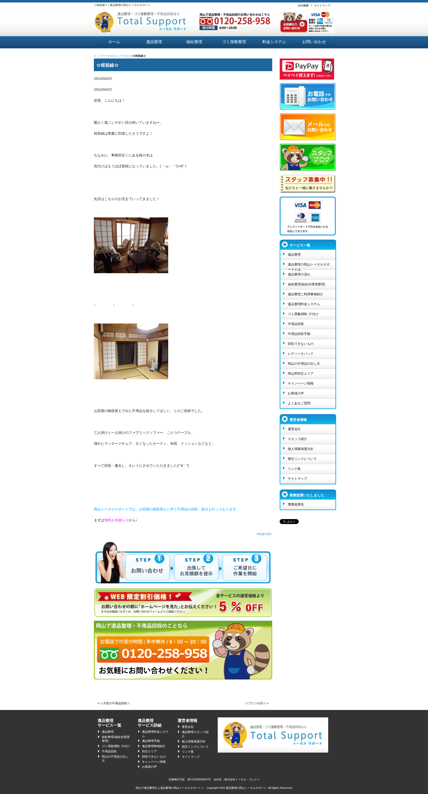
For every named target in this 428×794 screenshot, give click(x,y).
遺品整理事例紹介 (154, 746)
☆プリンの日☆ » (256, 703)
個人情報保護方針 (301, 449)
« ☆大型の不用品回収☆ (114, 703)
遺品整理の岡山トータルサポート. (246, 787)
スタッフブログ (121, 55)
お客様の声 (296, 393)
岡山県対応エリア (301, 373)
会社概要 (303, 5)
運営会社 (294, 429)
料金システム (274, 42)
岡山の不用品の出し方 (304, 363)
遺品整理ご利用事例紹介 (305, 294)
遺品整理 (154, 42)
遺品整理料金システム (304, 304)
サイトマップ (322, 5)
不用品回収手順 (299, 334)
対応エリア (149, 751)
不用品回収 (296, 324)
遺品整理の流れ (299, 274)
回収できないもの (301, 344)
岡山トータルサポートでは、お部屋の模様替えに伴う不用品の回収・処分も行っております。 (167, 509)
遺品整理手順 (151, 741)
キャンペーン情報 (301, 383)
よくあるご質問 (299, 403)
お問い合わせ (314, 42)
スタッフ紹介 (297, 439)
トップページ (102, 55)
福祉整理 (194, 42)
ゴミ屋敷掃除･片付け (303, 314)
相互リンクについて (302, 459)
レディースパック (301, 353)
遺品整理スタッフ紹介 (195, 734)
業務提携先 (296, 504)
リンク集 (294, 469)
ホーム (114, 42)
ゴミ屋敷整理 (234, 42)
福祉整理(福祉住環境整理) (306, 284)
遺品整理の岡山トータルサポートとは (309, 266)
